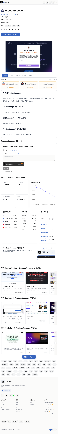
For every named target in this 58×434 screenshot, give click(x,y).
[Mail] (17, 395)
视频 (40, 320)
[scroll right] (55, 283)
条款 (31, 402)
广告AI (2, 407)
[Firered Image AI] (37, 278)
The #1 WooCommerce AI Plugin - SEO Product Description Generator (12, 316)
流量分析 (18, 75)
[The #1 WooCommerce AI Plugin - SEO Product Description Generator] (12, 308)
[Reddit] (6, 395)
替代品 (30, 75)
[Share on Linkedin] (12, 29)
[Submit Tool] (53, 2)
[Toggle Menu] (56, 2)
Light (43, 248)
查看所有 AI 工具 (53, 79)
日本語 (20, 421)
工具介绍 (5, 75)
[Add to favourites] (2, 30)
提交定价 (3, 404)
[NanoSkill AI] (12, 338)
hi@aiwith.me (7, 390)
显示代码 (39, 259)
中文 (9, 421)
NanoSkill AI (6, 346)
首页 (17, 402)
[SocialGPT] (37, 338)
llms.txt (17, 413)
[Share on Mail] (15, 29)
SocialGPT (29, 346)
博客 (17, 404)
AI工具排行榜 (19, 409)
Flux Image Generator (8, 286)
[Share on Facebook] (9, 29)
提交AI (2, 402)
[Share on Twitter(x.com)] (6, 29)
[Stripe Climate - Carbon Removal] (13, 395)
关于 (17, 407)
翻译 (43, 320)
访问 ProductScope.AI (10, 34)
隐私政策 (32, 404)
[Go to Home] (44, 2)
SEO (19, 322)
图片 (16, 292)
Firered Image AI (31, 286)
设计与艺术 (8, 25)
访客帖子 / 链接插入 (5, 409)
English (4, 421)
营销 (18, 25)
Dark (49, 248)
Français (27, 421)
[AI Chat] (50, 2)
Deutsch (15, 421)
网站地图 (18, 411)
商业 (14, 25)
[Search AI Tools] (47, 2)
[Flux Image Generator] (12, 278)
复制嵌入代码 (46, 256)
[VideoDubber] (37, 308)
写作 (16, 322)
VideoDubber (30, 316)
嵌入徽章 (24, 75)
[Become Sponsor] (10, 395)
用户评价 (11, 75)
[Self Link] (18, 29)
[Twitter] (2, 395)
